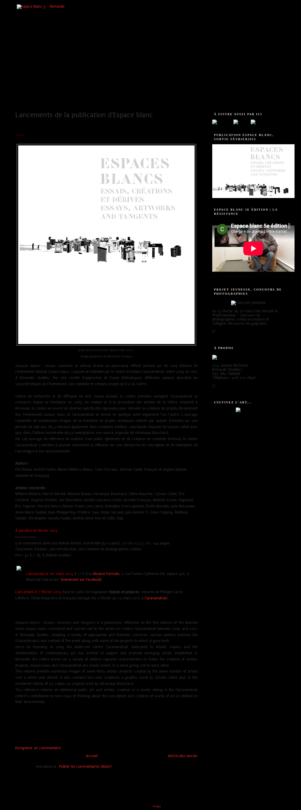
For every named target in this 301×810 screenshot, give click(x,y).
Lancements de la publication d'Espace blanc (84, 115)
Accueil (92, 756)
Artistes (65, 98)
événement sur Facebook (81, 580)
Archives (223, 98)
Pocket (157, 806)
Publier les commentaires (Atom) (85, 766)
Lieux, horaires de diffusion (143, 98)
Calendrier (94, 98)
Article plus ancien (183, 756)
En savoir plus (227, 331)
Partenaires (193, 98)
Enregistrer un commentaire (38, 748)
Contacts (251, 98)
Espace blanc (34, 98)
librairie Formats (106, 574)
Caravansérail (156, 598)
